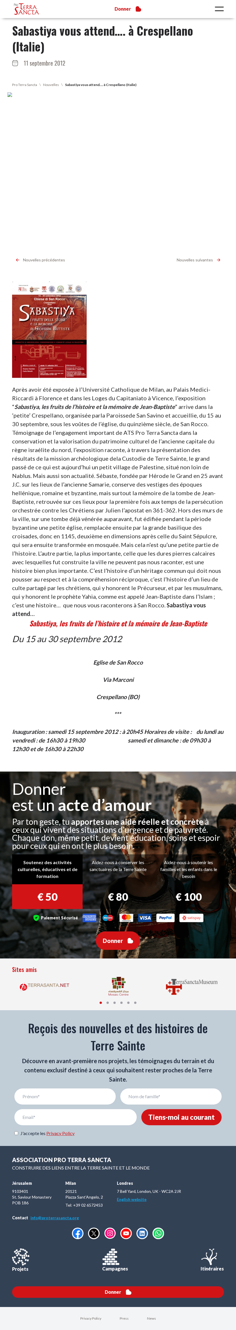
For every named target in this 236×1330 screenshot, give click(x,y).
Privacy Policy (60, 1133)
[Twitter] (94, 1233)
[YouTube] (126, 1233)
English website (131, 1199)
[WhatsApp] (158, 1233)
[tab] (101, 1003)
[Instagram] (110, 1233)
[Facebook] (77, 1233)
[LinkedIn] (142, 1233)
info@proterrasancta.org (55, 1217)
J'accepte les (47, 1133)
